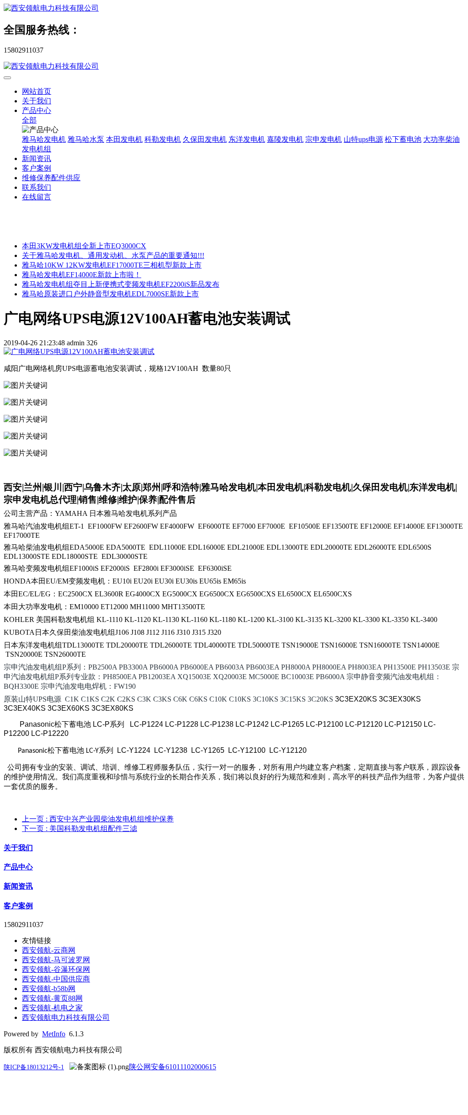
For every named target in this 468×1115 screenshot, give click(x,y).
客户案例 (36, 168)
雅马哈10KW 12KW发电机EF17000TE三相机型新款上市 (112, 265)
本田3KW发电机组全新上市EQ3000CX (84, 246)
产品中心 (36, 110)
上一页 (98, 819)
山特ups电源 (363, 139)
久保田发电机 (205, 139)
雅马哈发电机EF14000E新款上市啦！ (81, 275)
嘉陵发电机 (285, 139)
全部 (29, 120)
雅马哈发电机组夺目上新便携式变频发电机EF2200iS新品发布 (120, 284)
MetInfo (53, 1034)
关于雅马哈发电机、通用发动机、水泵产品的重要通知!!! (113, 255)
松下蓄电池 (403, 139)
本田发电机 (124, 139)
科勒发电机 (162, 139)
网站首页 (36, 91)
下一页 (79, 828)
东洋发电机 (247, 139)
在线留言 (36, 197)
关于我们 (36, 101)
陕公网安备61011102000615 (172, 1067)
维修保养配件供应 (51, 178)
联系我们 (36, 187)
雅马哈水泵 (86, 139)
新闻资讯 (36, 158)
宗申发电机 (323, 139)
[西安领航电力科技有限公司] (234, 8)
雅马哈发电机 (44, 139)
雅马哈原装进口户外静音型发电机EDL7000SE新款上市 (110, 294)
